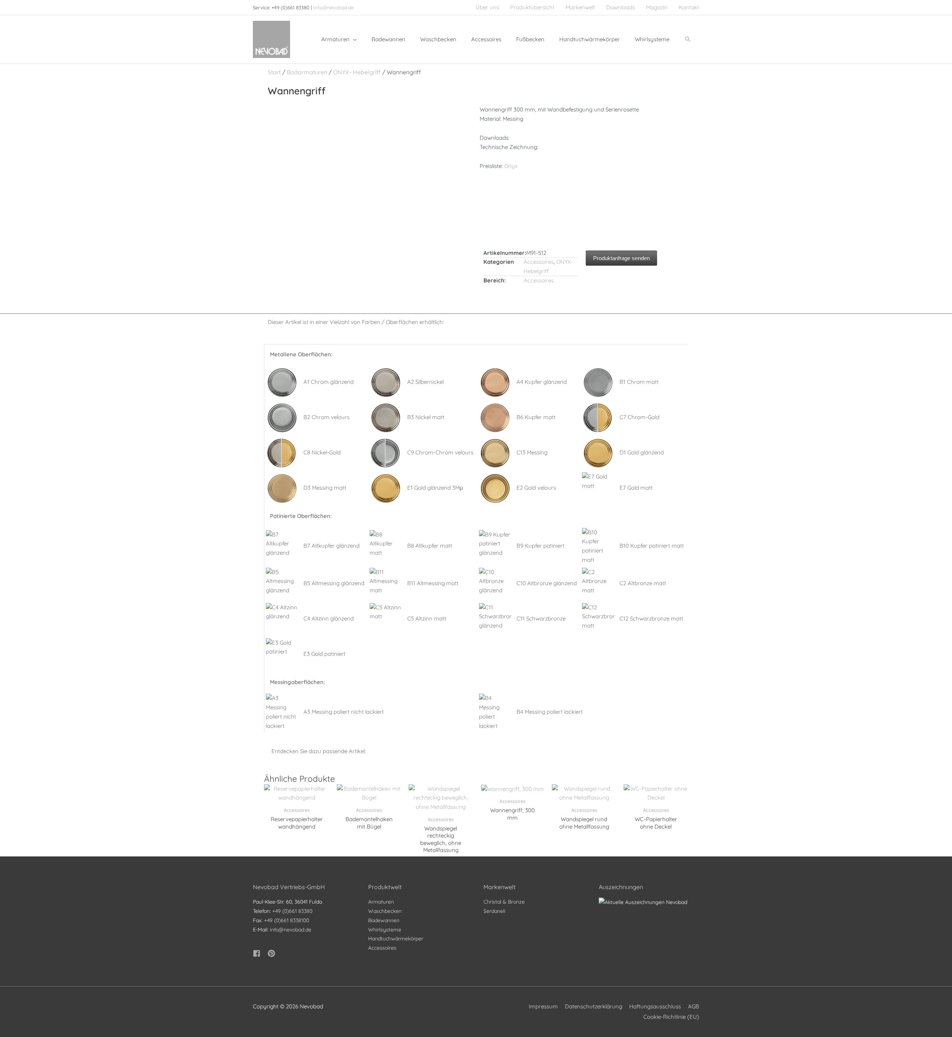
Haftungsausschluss (655, 1006)
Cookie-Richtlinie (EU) (671, 1016)
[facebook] (259, 953)
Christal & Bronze (504, 901)
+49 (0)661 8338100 (286, 920)
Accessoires (539, 261)
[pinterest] (272, 953)
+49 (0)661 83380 (292, 911)
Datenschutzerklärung (593, 1006)
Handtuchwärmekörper (395, 938)
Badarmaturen (307, 72)
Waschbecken (385, 911)
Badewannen (383, 920)
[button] (688, 39)
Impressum (543, 1006)
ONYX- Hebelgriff (357, 72)
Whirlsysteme (384, 929)
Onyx (511, 165)
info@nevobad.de (333, 7)
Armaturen (381, 901)
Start (274, 72)
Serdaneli (494, 911)
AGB (693, 1006)
